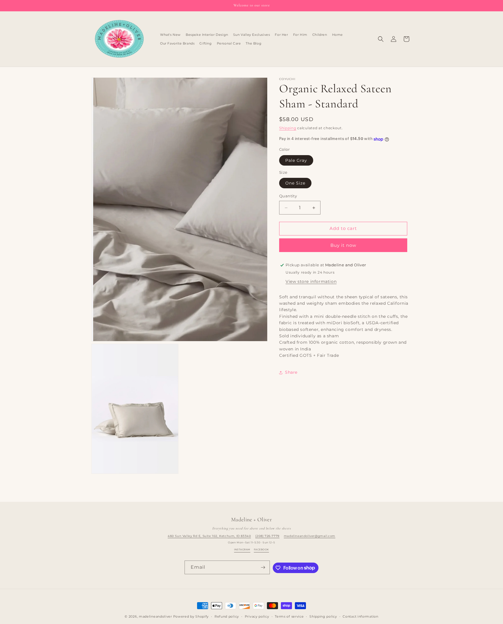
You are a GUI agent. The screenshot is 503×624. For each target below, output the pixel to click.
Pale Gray (296, 160)
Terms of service (289, 616)
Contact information (360, 616)
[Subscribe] (263, 567)
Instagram (242, 549)
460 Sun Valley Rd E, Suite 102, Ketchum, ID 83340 (209, 536)
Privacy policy (257, 616)
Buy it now (343, 245)
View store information (311, 281)
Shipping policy (323, 616)
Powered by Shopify (191, 616)
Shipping (287, 128)
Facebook (261, 549)
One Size (295, 183)
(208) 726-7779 (267, 536)
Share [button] (291, 372)
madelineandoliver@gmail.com (309, 536)
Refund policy (227, 616)
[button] (380, 39)
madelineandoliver (155, 616)
